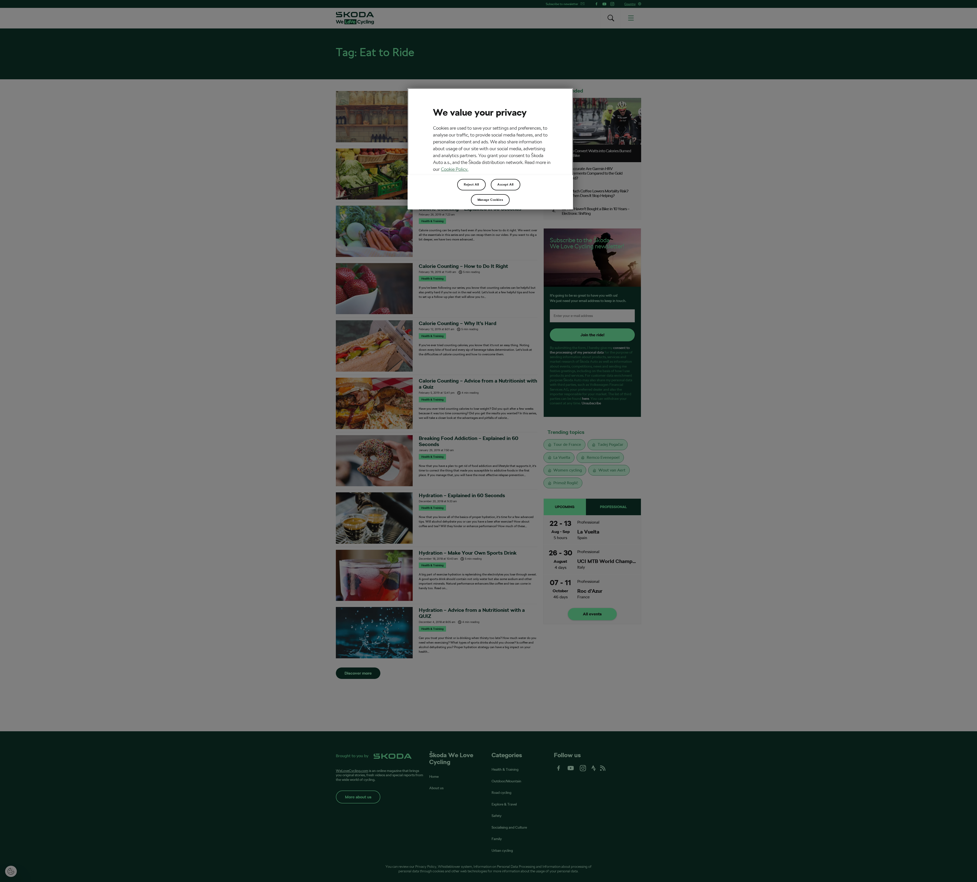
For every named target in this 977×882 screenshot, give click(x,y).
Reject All (471, 184)
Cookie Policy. (454, 169)
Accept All (505, 184)
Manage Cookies (490, 200)
